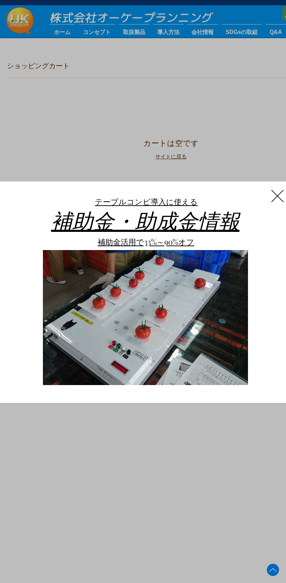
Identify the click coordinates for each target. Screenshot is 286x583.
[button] (277, 196)
